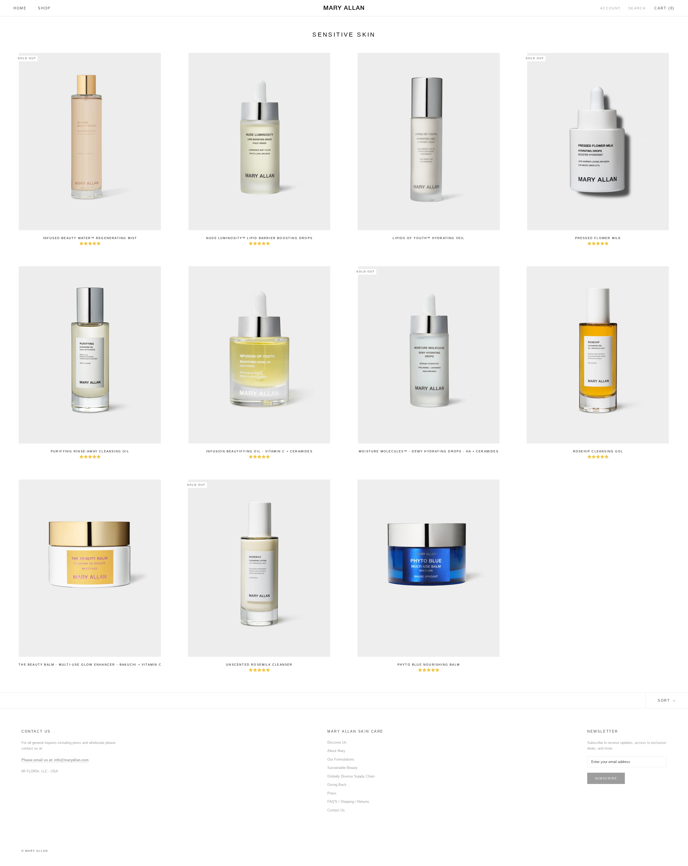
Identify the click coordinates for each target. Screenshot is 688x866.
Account (610, 8)
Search (637, 8)
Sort (665, 700)
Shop (44, 8)
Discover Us (336, 742)
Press (331, 793)
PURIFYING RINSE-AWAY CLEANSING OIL (90, 451)
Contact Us (336, 810)
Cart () (664, 8)
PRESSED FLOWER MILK (598, 238)
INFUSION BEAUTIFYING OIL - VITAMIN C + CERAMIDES (259, 451)
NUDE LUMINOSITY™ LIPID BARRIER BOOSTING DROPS (259, 238)
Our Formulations (340, 759)
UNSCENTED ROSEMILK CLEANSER (259, 664)
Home (20, 8)
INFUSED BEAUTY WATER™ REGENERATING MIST (90, 238)
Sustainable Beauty (342, 768)
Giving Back (336, 785)
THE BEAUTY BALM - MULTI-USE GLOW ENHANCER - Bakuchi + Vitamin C (90, 664)
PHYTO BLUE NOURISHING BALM (428, 664)
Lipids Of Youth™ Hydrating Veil (428, 238)
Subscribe (606, 778)
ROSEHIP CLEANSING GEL (598, 451)
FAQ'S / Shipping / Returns (348, 802)
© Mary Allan (35, 850)
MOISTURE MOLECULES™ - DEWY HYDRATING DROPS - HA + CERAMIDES (429, 451)
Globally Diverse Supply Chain (351, 776)
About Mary (336, 751)
